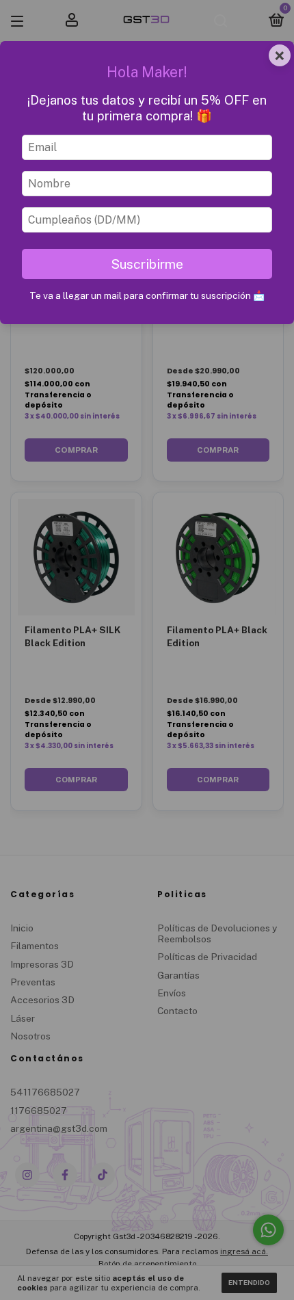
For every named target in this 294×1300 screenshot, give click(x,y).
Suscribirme (147, 263)
